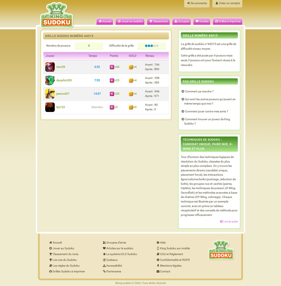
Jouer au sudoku (132, 21)
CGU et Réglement (171, 254)
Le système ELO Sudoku (121, 254)
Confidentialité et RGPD (175, 260)
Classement (160, 21)
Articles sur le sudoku (119, 248)
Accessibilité (114, 265)
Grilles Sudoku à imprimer (69, 271)
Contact (165, 271)
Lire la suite (230, 221)
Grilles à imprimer (230, 21)
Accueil (106, 21)
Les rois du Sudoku (65, 260)
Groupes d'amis (116, 242)
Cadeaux (112, 260)
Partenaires (113, 271)
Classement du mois (65, 254)
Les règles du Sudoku (66, 265)
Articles (204, 21)
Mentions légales (170, 265)
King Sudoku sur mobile (175, 248)
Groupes (183, 21)
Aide (163, 242)
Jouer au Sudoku (63, 248)
